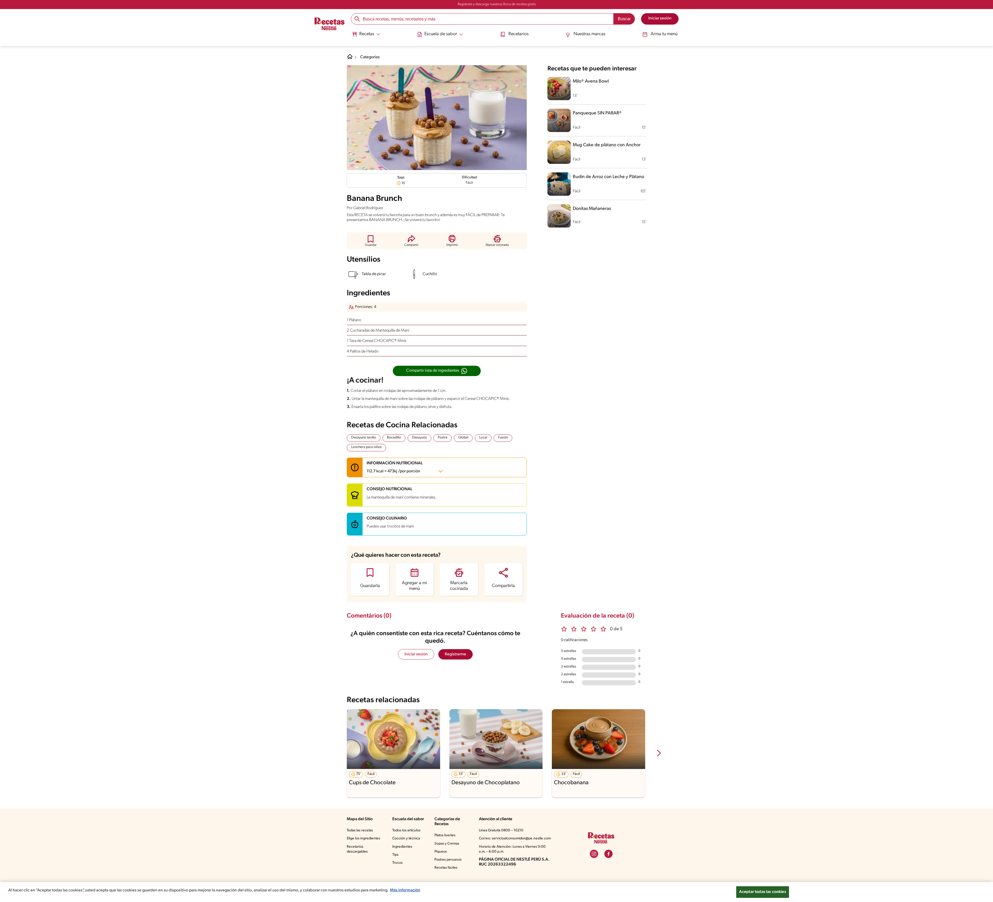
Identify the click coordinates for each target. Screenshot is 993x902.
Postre (442, 437)
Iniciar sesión (416, 654)
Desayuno (419, 437)
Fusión (503, 437)
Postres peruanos (448, 860)
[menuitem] (366, 36)
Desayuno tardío (363, 437)
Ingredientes (402, 847)
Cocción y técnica (406, 838)
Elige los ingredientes (363, 838)
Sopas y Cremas (446, 844)
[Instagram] (594, 854)
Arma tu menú (664, 34)
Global (463, 437)
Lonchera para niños (366, 447)
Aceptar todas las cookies (762, 892)
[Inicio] (329, 24)
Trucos (397, 863)
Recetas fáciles (445, 868)
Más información (405, 890)
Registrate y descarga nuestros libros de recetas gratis (497, 4)
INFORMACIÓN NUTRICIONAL (395, 467)
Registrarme (455, 654)
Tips (395, 855)
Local (483, 437)
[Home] (350, 58)
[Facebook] (608, 854)
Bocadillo (394, 437)
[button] (371, 240)
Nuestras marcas (589, 34)
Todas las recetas (360, 830)
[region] (496, 892)
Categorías (370, 57)
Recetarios (518, 34)
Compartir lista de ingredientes (432, 371)
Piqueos (440, 852)
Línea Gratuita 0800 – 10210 (501, 830)
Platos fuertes (444, 835)
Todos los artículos (406, 830)
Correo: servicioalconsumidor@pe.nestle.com (515, 838)
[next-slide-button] (659, 753)
